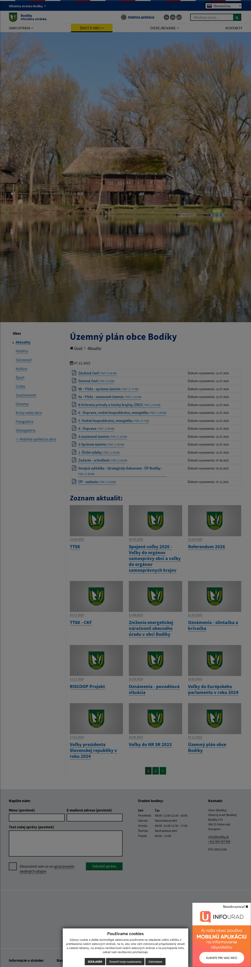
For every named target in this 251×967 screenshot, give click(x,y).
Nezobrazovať (234, 906)
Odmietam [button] (155, 961)
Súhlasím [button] (95, 961)
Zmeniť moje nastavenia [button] (125, 961)
